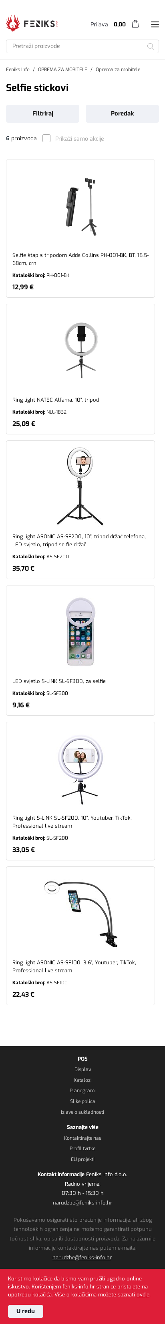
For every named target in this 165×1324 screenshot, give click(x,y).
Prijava (99, 24)
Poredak (122, 113)
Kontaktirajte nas (82, 1138)
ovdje (143, 1294)
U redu (25, 1311)
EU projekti (83, 1159)
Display (82, 1069)
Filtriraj (42, 113)
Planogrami (83, 1090)
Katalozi (83, 1080)
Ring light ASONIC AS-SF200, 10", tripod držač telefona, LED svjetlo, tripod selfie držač (79, 546)
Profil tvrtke (82, 1148)
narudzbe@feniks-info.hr (82, 1202)
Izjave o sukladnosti (82, 1112)
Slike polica (82, 1101)
